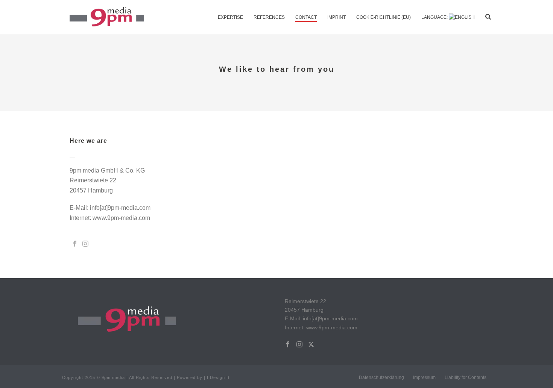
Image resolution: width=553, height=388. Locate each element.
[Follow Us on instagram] (299, 344)
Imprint (336, 17)
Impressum (424, 377)
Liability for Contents (465, 377)
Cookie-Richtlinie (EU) (383, 17)
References (269, 17)
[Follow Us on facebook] (288, 344)
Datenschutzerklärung (381, 377)
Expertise (230, 17)
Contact (306, 17)
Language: (435, 17)
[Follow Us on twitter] (311, 344)
